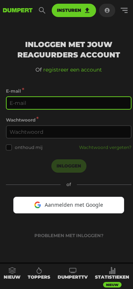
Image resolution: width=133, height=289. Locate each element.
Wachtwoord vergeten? (105, 147)
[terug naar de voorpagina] (18, 10)
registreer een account (72, 69)
